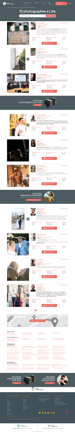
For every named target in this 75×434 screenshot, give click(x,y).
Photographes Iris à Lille (26, 358)
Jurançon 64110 (44, 169)
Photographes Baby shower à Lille (12, 358)
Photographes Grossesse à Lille (27, 346)
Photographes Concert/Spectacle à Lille (44, 353)
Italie (24, 405)
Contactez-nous (44, 3)
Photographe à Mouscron (11, 333)
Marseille (8, 402)
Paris (8, 399)
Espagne (24, 401)
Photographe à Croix (41, 333)
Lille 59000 (43, 26)
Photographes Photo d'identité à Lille (44, 357)
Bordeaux (9, 405)
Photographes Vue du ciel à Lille (43, 356)
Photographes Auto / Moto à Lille (12, 357)
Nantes (8, 408)
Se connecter (51, 3)
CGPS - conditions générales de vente (61, 404)
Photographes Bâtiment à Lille (43, 347)
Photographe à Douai (25, 338)
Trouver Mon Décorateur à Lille (47, 428)
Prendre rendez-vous (34, 200)
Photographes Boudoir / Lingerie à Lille (59, 358)
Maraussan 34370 (45, 51)
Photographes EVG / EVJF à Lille (43, 358)
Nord (27, 7)
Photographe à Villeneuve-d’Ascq (58, 339)
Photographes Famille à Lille (57, 346)
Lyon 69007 (44, 289)
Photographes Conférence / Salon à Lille (59, 353)
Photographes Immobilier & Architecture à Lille (29, 348)
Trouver (37, 105)
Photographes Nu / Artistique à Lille (59, 351)
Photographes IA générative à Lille (43, 367)
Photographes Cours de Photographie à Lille (45, 365)
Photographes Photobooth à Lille (27, 368)
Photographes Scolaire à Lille (27, 357)
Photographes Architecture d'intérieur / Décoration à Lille (44, 350)
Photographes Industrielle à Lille (58, 354)
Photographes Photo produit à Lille (58, 349)
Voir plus (38, 18)
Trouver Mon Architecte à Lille (17, 428)
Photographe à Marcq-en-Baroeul (58, 338)
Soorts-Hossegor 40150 (46, 263)
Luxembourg (25, 406)
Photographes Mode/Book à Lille (43, 351)
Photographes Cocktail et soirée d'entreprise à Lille (29, 355)
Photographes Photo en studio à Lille (44, 368)
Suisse (24, 409)
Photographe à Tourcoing (26, 339)
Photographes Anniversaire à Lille (12, 354)
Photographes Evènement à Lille (27, 353)
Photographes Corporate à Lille (12, 356)
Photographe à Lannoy (41, 332)
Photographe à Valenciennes (42, 339)
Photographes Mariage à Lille (12, 346)
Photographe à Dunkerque (42, 338)
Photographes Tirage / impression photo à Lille (14, 369)
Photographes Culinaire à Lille (12, 353)
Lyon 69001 (44, 144)
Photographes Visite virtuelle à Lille (13, 349)
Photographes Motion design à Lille (13, 365)
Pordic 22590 (44, 25)
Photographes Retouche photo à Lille (28, 364)
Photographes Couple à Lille (12, 347)
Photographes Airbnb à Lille (27, 349)
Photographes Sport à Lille (26, 356)
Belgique (24, 399)
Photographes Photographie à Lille (13, 364)
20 (41, 310)
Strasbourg (9, 409)
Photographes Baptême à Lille (43, 354)
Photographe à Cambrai (11, 338)
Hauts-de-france (14, 7)
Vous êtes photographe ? (59, 3)
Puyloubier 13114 (44, 212)
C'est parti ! (50, 383)
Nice (8, 406)
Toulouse (8, 403)
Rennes (8, 411)
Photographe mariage (43, 399)
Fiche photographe (64, 22)
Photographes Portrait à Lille (27, 351)
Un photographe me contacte (27, 3)
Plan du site (57, 401)
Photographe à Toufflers (57, 332)
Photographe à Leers (10, 332)
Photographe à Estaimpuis (26, 333)
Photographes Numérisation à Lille (58, 367)
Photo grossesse (42, 401)
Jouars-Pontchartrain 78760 (47, 237)
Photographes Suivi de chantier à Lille (59, 347)
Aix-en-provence (10, 413)
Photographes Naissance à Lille (43, 346)
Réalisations (36, 2)
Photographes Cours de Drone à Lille (13, 367)
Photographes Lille (32, 7)
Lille (14, 344)
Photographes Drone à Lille (57, 364)
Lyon (8, 401)
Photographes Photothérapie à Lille (59, 357)
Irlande (24, 403)
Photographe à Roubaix (11, 339)
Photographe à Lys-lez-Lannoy (27, 332)
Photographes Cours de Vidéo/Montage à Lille (60, 366)
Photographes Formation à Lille (27, 365)
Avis (41, 2)
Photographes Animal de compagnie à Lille (14, 351)
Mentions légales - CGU (59, 402)
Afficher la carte (38, 320)
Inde (24, 402)
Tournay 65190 (44, 117)
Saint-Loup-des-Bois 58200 (47, 77)
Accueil (8, 7)
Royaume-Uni (25, 408)
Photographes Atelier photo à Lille (28, 367)
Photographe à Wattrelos (11, 340)
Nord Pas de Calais (21, 7)
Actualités (57, 399)
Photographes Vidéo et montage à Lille (44, 364)
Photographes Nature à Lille (57, 356)
